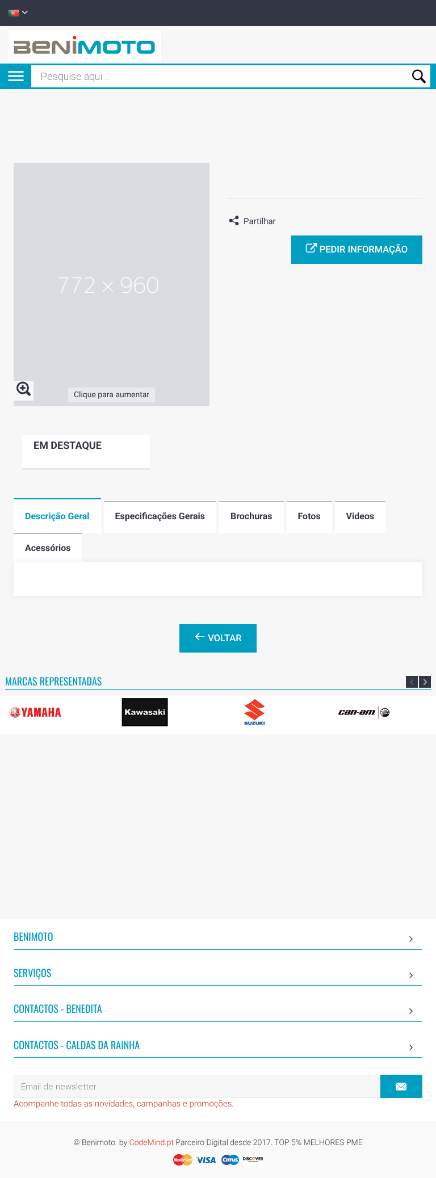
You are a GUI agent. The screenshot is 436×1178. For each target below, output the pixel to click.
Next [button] (425, 682)
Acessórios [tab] (48, 547)
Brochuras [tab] (251, 516)
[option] (165, 712)
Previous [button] (412, 682)
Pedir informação (362, 250)
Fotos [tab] (309, 516)
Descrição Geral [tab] (57, 516)
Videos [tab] (360, 516)
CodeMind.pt (151, 1142)
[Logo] (85, 45)
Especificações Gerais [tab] (160, 516)
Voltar (224, 638)
